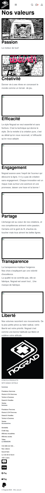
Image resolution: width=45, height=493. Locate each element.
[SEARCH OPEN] (32, 5)
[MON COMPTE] (42, 5)
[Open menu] (16, 5)
